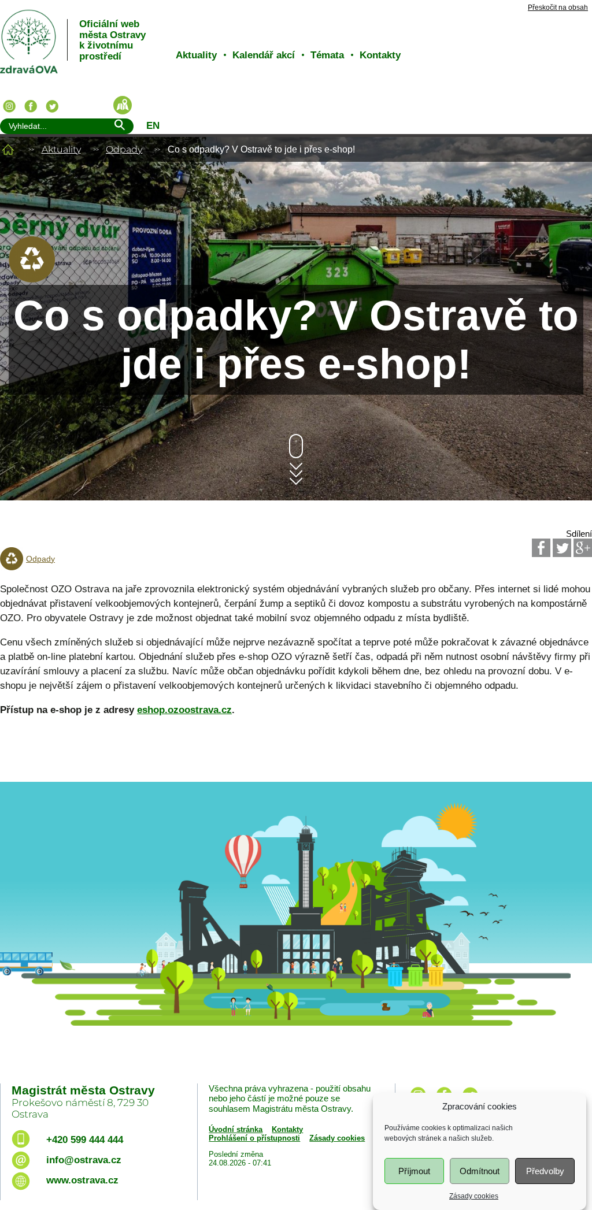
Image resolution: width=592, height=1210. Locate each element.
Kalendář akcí (263, 55)
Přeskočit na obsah (558, 8)
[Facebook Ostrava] (30, 106)
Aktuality (196, 55)
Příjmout (414, 1171)
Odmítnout (480, 1171)
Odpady (124, 149)
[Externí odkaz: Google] (583, 548)
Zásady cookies (473, 1196)
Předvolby (545, 1171)
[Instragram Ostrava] (9, 106)
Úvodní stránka (235, 1129)
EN (153, 125)
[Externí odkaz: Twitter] (562, 548)
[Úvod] (8, 149)
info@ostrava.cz (83, 1160)
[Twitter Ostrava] (52, 106)
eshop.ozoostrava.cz (184, 709)
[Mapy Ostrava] (122, 105)
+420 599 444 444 (84, 1139)
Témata (327, 55)
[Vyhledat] (119, 126)
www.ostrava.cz (82, 1180)
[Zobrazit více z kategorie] (32, 279)
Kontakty (380, 55)
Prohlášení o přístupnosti (254, 1138)
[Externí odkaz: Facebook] (541, 548)
